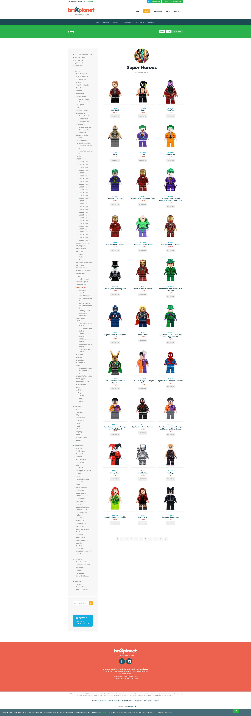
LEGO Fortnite (81, 501)
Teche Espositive (82, 589)
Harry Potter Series (83, 143)
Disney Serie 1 (84, 116)
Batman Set (80, 454)
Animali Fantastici (82, 85)
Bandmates (80, 93)
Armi (77, 409)
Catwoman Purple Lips (170, 517)
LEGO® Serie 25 (84, 229)
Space (81, 401)
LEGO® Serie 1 (84, 162)
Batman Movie (81, 96)
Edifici (78, 423)
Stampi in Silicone (82, 576)
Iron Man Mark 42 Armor (170, 244)
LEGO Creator (81, 493)
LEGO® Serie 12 (84, 192)
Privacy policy (148, 700)
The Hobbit (80, 360)
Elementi (115, 22)
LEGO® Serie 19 (84, 212)
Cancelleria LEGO (82, 562)
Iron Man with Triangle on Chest (143, 198)
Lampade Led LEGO (83, 565)
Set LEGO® (127, 22)
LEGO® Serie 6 (84, 176)
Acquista (115, 116)
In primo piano (80, 57)
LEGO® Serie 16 (84, 204)
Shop (97, 22)
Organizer (151, 22)
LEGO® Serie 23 (84, 223)
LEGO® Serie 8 (84, 181)
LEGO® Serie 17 (84, 206)
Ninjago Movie (84, 279)
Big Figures (80, 104)
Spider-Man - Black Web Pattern (170, 381)
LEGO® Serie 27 (84, 234)
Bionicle (79, 456)
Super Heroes (81, 287)
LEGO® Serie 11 (84, 190)
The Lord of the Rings (84, 376)
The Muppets (80, 379)
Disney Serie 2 (84, 118)
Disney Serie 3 (84, 121)
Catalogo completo (83, 54)
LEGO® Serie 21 (84, 218)
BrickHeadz (80, 462)
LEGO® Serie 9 (84, 184)
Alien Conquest (81, 74)
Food (78, 426)
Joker (143, 154)
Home (162, 31)
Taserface (170, 110)
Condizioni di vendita (114, 700)
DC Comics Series (82, 110)
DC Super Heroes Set (83, 471)
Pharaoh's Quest (82, 282)
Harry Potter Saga (82, 479)
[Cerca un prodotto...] (149, 1)
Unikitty (79, 390)
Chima (78, 107)
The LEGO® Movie (85, 368)
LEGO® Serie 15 (84, 201)
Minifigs (105, 22)
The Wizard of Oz (82, 381)
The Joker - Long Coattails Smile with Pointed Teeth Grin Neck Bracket (170, 201)
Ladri (81, 254)
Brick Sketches (81, 459)
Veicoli (78, 440)
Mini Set (79, 429)
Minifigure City (81, 251)
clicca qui (103, 712)
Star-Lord (115, 110)
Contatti (156, 700)
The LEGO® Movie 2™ (84, 551)
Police (81, 257)
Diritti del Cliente (127, 700)
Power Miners (81, 284)
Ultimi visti (78, 66)
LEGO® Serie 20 (84, 215)
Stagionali (79, 532)
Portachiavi (80, 573)
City (77, 415)
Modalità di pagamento (99, 700)
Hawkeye (170, 473)
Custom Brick (80, 418)
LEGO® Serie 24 (84, 226)
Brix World (139, 22)
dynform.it (131, 706)
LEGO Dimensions (82, 496)
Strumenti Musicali (82, 437)
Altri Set (79, 448)
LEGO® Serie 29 (84, 240)
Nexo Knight (80, 273)
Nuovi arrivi (79, 60)
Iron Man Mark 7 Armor (115, 244)
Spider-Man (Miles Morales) (142, 427)
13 (155, 539)
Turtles (78, 387)
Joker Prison (170, 154)
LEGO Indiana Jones (83, 507)
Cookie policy (138, 700)
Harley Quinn (115, 473)
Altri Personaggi (82, 76)
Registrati (157, 1)
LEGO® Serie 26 (84, 232)
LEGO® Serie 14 (84, 198)
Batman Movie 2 (84, 102)
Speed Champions (82, 529)
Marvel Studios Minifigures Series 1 (85, 298)
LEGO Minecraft (81, 510)
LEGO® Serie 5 (84, 173)
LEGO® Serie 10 (84, 187)
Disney (78, 473)
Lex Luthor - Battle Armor (143, 244)
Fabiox (78, 584)
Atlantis (79, 90)
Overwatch (80, 526)
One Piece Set (81, 523)
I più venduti (79, 63)
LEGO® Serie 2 (84, 164)
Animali (78, 82)
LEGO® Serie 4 (84, 170)
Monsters (82, 79)
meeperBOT (80, 567)
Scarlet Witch (143, 517)
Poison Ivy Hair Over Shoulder (115, 517)
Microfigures (80, 246)
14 (160, 539)
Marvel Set (80, 518)
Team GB (79, 357)
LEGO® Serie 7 (84, 178)
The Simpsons (81, 384)
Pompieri (82, 260)
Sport (78, 434)
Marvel (115, 108)
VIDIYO (78, 554)
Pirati (81, 398)
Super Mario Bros (82, 540)
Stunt (81, 468)
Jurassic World (81, 487)
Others (78, 570)
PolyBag (79, 432)
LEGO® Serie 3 (84, 167)
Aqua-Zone (80, 88)
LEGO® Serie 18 (84, 209)
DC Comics (143, 108)
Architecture (80, 451)
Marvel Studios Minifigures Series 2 (85, 305)
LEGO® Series (81, 159)
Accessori (79, 412)
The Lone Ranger (85, 127)
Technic (79, 543)
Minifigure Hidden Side (84, 262)
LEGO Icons (80, 504)
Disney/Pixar (80, 124)
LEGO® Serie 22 (84, 220)
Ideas (78, 484)
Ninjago (78, 276)
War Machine (143, 473)
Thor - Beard (143, 335)
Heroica (78, 156)
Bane (143, 110)
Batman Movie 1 (84, 99)
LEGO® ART (80, 490)
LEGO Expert (80, 499)
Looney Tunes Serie (83, 243)
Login (166, 1)
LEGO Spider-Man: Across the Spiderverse (85, 313)
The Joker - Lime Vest (115, 198)
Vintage (79, 393)
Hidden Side (80, 482)
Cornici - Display (82, 587)
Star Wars (79, 354)
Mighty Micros (81, 248)
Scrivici (89, 1)
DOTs (78, 476)
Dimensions (80, 420)
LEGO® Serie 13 (84, 195)
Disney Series (81, 113)
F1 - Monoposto (82, 140)
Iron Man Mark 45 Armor (143, 289)
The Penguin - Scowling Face (115, 289)
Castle (81, 395)
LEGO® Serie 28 (84, 237)
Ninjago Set (80, 520)
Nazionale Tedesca (83, 270)
